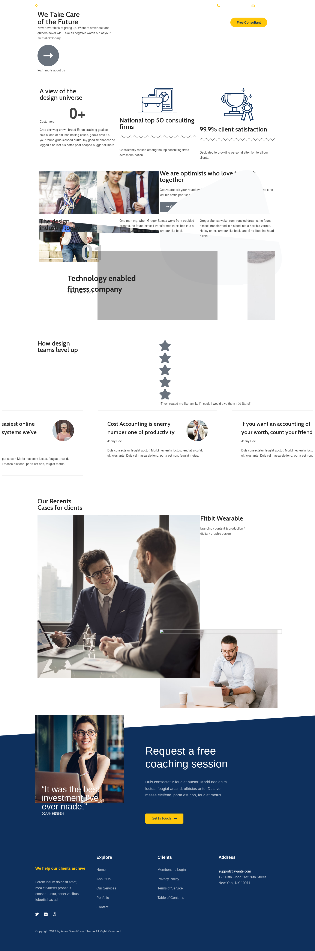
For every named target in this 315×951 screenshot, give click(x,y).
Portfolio (102, 898)
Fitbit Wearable (221, 518)
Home (101, 869)
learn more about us (51, 70)
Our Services (106, 888)
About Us (103, 879)
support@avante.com (235, 871)
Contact (102, 907)
